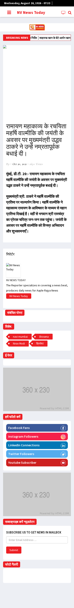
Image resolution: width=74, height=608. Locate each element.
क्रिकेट (40, 343)
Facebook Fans (19, 428)
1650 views (36, 164)
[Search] (70, 12)
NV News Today (31, 12)
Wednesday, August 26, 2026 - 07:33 (27, 3)
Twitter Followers (21, 454)
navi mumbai (20, 336)
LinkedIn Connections (23, 445)
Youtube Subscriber (22, 462)
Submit (13, 550)
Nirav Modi (19, 343)
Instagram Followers (23, 436)
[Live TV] (63, 12)
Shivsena (44, 336)
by (7, 164)
